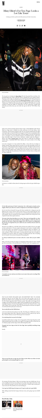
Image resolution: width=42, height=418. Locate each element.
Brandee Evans (15, 138)
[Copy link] (22, 25)
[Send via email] (25, 25)
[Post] (20, 25)
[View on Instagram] (21, 344)
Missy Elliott (18, 96)
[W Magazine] (3, 3)
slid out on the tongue (25, 100)
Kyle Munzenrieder (21, 20)
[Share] (17, 25)
